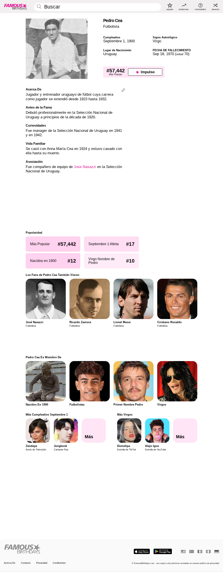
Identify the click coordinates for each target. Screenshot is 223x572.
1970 (170, 54)
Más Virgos (124, 414)
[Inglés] (183, 551)
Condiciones (59, 563)
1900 (131, 41)
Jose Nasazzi (85, 167)
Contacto (25, 563)
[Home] (57, 549)
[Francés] (200, 551)
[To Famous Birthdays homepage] (16, 6)
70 (182, 54)
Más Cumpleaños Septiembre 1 (47, 414)
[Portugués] (191, 551)
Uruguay (110, 54)
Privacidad (41, 563)
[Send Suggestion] (123, 90)
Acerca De (9, 563)
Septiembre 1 (114, 41)
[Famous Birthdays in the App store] (142, 551)
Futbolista (111, 26)
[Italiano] (208, 551)
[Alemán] (216, 551)
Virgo (157, 41)
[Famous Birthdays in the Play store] (163, 551)
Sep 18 (158, 54)
